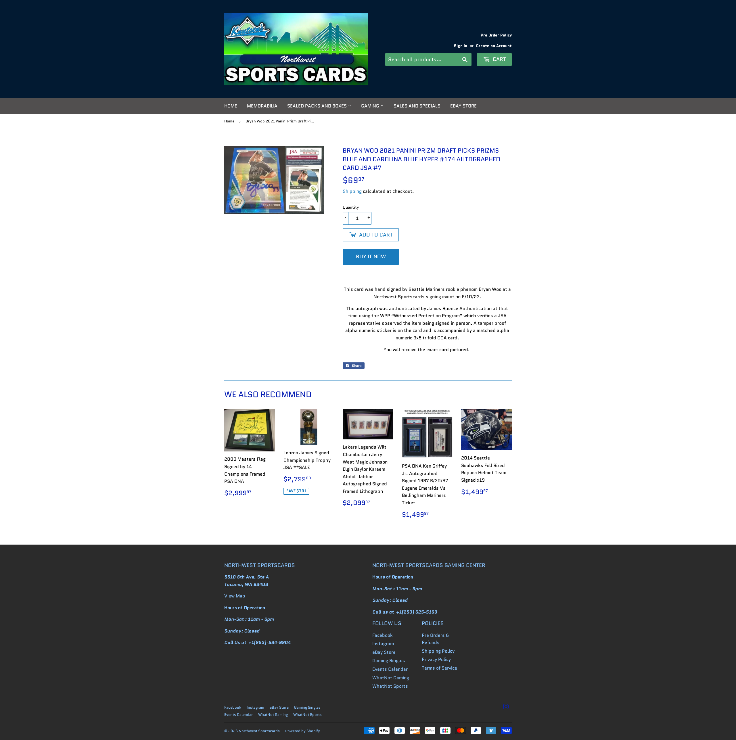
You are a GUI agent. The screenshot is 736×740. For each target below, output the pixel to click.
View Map (234, 596)
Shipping (352, 191)
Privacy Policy (436, 659)
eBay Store (463, 106)
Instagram (383, 643)
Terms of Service (439, 668)
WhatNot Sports (390, 686)
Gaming (370, 106)
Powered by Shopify (302, 731)
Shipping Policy (438, 651)
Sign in (460, 46)
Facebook (382, 635)
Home (230, 106)
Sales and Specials (417, 106)
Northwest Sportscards (259, 731)
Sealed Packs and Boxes (317, 106)
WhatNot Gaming (390, 677)
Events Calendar (390, 669)
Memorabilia (262, 106)
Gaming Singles (388, 660)
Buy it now (371, 256)
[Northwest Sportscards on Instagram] (506, 707)
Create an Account (494, 46)
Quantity (351, 207)
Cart (498, 59)
